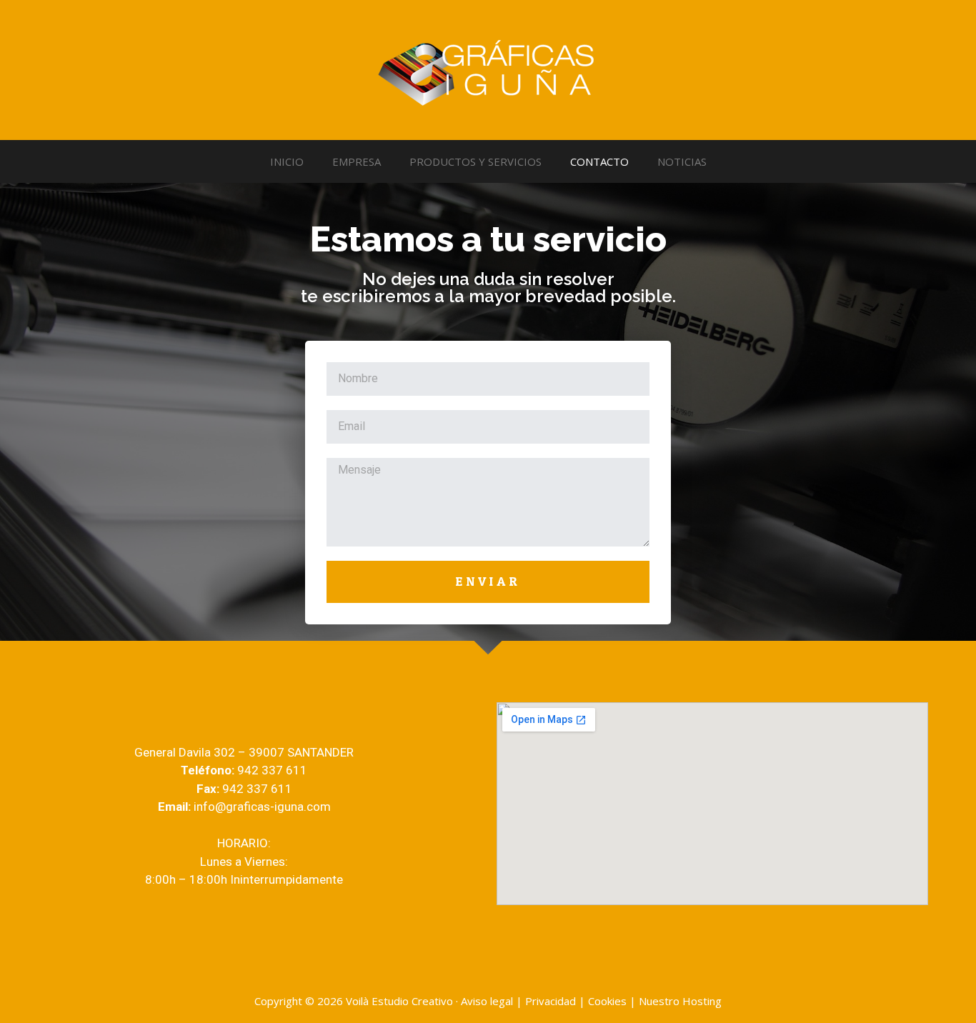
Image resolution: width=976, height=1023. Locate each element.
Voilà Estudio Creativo (399, 1001)
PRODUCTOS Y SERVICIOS (475, 161)
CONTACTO (599, 161)
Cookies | (613, 1001)
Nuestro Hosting (680, 1001)
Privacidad (550, 1001)
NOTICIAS (682, 161)
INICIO (287, 161)
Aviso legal (487, 1001)
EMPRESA (356, 161)
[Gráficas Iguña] (488, 69)
